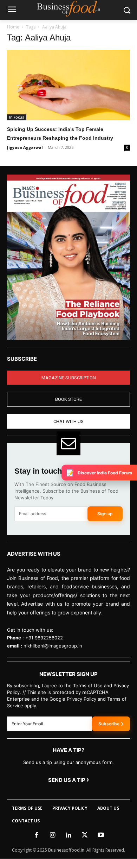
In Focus (16, 117)
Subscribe (108, 723)
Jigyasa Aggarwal (25, 147)
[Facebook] (36, 835)
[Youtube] (100, 835)
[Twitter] (84, 835)
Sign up (105, 513)
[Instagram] (52, 835)
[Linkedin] (68, 835)
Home (13, 27)
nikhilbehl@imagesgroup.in (53, 646)
